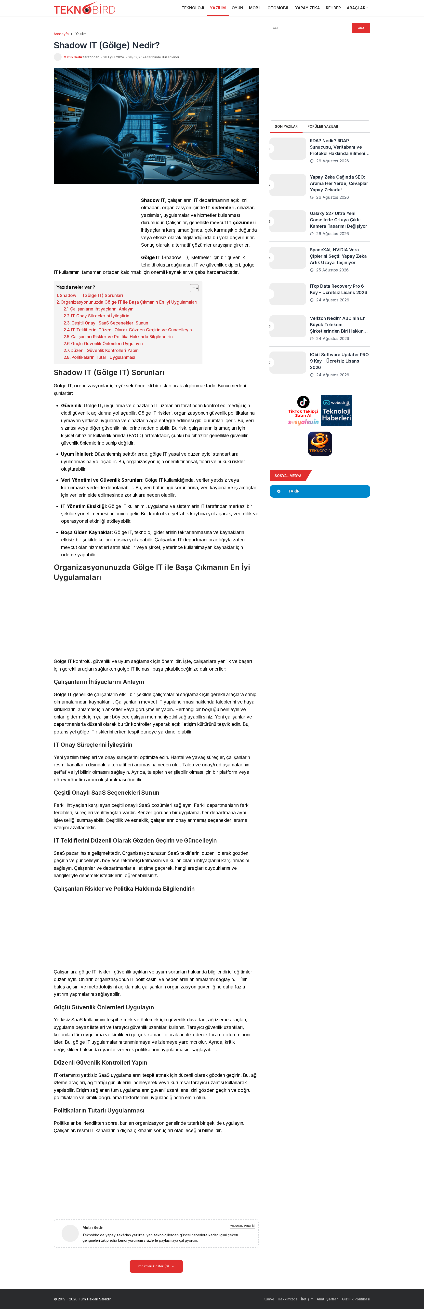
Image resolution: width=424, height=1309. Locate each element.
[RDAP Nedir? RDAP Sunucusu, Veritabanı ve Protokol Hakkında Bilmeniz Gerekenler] (287, 149)
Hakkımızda (288, 1299)
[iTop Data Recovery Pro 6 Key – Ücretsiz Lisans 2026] (287, 294)
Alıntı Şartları (328, 1299)
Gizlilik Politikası (356, 1299)
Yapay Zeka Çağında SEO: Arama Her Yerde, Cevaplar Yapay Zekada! (339, 183)
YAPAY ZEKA (307, 7)
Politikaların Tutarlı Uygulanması (103, 357)
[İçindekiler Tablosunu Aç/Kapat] (191, 288)
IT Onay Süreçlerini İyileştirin (100, 315)
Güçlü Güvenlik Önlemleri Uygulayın (107, 343)
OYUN (237, 7)
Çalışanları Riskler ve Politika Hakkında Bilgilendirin (122, 336)
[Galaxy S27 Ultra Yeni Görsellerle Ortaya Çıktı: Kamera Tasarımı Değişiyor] (287, 221)
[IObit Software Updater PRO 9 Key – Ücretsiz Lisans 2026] (287, 363)
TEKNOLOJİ (193, 7)
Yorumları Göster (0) (154, 1266)
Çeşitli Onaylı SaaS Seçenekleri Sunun (109, 323)
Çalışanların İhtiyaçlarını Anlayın (101, 309)
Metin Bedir (73, 57)
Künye (269, 1299)
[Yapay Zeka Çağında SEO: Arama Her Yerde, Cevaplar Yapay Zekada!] (287, 185)
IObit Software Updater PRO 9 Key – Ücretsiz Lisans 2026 (339, 361)
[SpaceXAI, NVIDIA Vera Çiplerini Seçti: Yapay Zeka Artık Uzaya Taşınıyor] (287, 258)
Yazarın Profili (242, 1226)
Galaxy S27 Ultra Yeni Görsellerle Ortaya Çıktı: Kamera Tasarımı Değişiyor (338, 220)
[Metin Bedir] (72, 1233)
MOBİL (255, 7)
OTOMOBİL (278, 7)
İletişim (307, 1299)
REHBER (333, 7)
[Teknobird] (84, 7)
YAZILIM (218, 7)
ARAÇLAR (356, 7)
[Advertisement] (95, 231)
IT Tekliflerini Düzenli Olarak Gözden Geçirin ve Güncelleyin (131, 329)
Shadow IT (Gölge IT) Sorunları (91, 295)
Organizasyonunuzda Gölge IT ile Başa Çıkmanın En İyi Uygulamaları (129, 302)
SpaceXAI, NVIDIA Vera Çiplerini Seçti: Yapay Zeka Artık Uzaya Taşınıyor (338, 256)
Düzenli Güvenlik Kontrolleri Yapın (105, 350)
